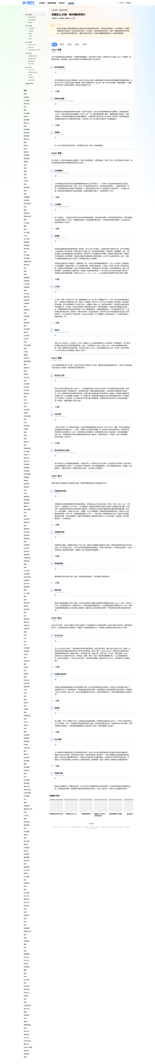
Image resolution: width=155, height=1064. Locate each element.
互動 (25, 699)
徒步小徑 (26, 1009)
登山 (25, 799)
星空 (25, 973)
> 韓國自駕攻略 (63, 10)
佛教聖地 (26, 497)
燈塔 (25, 918)
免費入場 (26, 104)
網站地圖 (91, 823)
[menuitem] (120, 2)
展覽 (25, 564)
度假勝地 (26, 883)
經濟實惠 (26, 780)
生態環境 (26, 471)
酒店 (25, 612)
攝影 (25, 220)
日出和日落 (27, 1041)
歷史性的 (26, 249)
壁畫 (25, 371)
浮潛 (25, 513)
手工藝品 (26, 223)
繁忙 (25, 596)
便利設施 (26, 822)
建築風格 (26, 278)
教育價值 (26, 741)
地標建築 (26, 287)
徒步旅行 (26, 387)
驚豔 (25, 732)
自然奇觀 (26, 258)
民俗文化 (26, 993)
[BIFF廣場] (94, 746)
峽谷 (25, 935)
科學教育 (26, 854)
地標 (25, 149)
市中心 (26, 236)
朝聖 (25, 819)
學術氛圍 (26, 316)
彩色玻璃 (26, 848)
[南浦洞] (94, 714)
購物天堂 (26, 522)
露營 (25, 1012)
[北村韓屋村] (94, 177)
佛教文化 (26, 442)
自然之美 (26, 377)
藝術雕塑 (26, 867)
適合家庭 (26, 133)
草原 (25, 838)
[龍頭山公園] (94, 779)
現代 (25, 983)
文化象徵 (26, 255)
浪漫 (25, 207)
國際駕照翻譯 (52, 3)
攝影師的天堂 (28, 809)
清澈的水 (26, 1050)
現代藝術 (26, 651)
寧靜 (25, 110)
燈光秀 (26, 851)
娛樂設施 (26, 561)
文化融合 (26, 294)
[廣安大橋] (94, 596)
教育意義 (26, 783)
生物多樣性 (27, 416)
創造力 (26, 1021)
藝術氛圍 (26, 187)
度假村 (26, 835)
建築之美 (26, 899)
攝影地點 (26, 687)
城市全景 (26, 989)
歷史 (25, 94)
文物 (25, 693)
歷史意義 (26, 426)
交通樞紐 (26, 545)
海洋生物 (26, 532)
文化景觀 (26, 451)
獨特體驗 (26, 954)
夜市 (25, 670)
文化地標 (26, 239)
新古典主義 (27, 1005)
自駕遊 (26, 413)
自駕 (25, 886)
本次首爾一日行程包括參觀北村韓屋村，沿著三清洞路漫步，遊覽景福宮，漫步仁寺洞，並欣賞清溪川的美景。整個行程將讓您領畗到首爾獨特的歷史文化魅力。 (91, 161)
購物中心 (26, 506)
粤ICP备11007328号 (95, 827)
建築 (25, 171)
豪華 (25, 1057)
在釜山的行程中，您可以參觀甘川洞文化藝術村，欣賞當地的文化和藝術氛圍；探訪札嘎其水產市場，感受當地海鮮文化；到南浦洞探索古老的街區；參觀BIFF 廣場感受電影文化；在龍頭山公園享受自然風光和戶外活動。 (91, 626)
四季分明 (26, 986)
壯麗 (25, 319)
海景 (25, 252)
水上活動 (26, 593)
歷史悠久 (26, 139)
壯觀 (25, 194)
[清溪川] (94, 336)
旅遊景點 (26, 136)
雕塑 (25, 290)
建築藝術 (26, 529)
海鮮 (25, 271)
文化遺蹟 (26, 877)
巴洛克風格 (27, 345)
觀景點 (26, 355)
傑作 (25, 828)
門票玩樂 (62, 3)
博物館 (26, 162)
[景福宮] (94, 242)
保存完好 (26, 548)
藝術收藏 (26, 538)
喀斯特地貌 (27, 577)
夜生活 (26, 403)
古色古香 (26, 980)
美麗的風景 (27, 448)
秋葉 (25, 728)
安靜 (25, 938)
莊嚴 (25, 600)
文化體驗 (26, 113)
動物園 (26, 606)
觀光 (25, 751)
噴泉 (25, 712)
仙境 (25, 909)
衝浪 (25, 719)
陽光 (25, 925)
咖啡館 (26, 374)
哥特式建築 (27, 203)
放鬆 (25, 567)
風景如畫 (26, 1054)
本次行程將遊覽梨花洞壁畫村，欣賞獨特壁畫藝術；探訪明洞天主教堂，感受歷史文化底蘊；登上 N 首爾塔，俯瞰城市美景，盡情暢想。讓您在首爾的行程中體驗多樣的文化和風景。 (91, 58)
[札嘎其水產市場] (94, 680)
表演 (25, 1028)
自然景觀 (26, 329)
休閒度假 (26, 281)
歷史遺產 (26, 535)
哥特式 (26, 725)
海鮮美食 (26, 625)
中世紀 (26, 654)
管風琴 (26, 873)
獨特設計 (26, 622)
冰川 (25, 645)
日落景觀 (26, 574)
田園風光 (26, 487)
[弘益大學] (94, 420)
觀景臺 (26, 152)
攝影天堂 (26, 297)
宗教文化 (26, 455)
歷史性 (26, 116)
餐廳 (25, 348)
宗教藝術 (26, 464)
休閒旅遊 (26, 806)
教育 (25, 274)
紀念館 (26, 745)
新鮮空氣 (26, 265)
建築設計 (26, 770)
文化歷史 (26, 893)
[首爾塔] (94, 139)
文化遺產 (26, 100)
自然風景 (26, 941)
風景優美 (26, 323)
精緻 (25, 542)
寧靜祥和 (26, 368)
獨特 (25, 773)
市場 (25, 493)
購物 (25, 226)
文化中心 (26, 1038)
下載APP (121, 2)
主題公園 (26, 748)
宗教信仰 (26, 358)
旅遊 (25, 432)
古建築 (26, 429)
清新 (25, 1002)
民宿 (25, 812)
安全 (25, 641)
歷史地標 (26, 603)
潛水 (25, 696)
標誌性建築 (27, 509)
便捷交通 (26, 213)
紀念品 (26, 352)
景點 (25, 397)
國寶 (25, 632)
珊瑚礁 (26, 480)
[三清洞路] (94, 211)
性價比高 (26, 680)
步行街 (26, 722)
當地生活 (26, 461)
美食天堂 (26, 583)
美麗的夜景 (27, 261)
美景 (25, 880)
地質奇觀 (26, 767)
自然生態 (26, 683)
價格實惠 (26, 857)
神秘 (25, 313)
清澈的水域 (27, 216)
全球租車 (42, 3)
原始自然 (26, 1034)
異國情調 (26, 587)
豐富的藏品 (27, 1025)
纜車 (25, 364)
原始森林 (26, 310)
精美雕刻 (26, 477)
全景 (25, 381)
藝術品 (26, 754)
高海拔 (26, 964)
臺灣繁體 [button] (128, 3)
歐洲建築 (26, 928)
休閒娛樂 (26, 200)
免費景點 (26, 580)
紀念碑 (26, 339)
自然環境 (26, 410)
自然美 (26, 181)
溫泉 (25, 406)
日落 (25, 184)
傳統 (25, 802)
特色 (25, 922)
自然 (25, 165)
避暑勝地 (26, 300)
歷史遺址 (26, 484)
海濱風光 (26, 1015)
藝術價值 (26, 825)
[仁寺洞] (94, 293)
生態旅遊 (26, 519)
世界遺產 (26, 129)
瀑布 (25, 229)
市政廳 (26, 709)
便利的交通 (27, 790)
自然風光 (26, 97)
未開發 (26, 996)
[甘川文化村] (94, 642)
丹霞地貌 (26, 967)
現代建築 (26, 761)
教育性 (26, 332)
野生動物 (26, 245)
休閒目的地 (27, 558)
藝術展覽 (26, 500)
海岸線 (26, 667)
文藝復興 (26, 303)
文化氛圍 (26, 232)
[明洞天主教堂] (94, 105)
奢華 (25, 516)
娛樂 (25, 590)
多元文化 (26, 960)
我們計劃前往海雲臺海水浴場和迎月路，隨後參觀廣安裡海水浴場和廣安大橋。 (79, 483)
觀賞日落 (26, 860)
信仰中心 (26, 902)
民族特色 (26, 551)
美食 (25, 126)
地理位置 (26, 629)
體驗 (25, 970)
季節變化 (26, 915)
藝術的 (26, 844)
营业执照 (86, 827)
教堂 (25, 525)
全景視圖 (26, 648)
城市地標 (26, 609)
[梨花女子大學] (94, 382)
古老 (25, 777)
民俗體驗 (26, 796)
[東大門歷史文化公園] (94, 457)
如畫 (25, 951)
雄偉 (25, 210)
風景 (25, 191)
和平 (25, 947)
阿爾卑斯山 (27, 716)
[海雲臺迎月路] (94, 538)
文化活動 (26, 571)
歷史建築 (26, 120)
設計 (25, 999)
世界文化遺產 (28, 1047)
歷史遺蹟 (26, 158)
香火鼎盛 (26, 841)
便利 (25, 706)
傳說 (25, 944)
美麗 (25, 435)
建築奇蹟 (26, 554)
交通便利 (26, 155)
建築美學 (26, 242)
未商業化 (26, 906)
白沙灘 (26, 815)
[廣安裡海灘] (94, 570)
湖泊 (25, 490)
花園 (25, 400)
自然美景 (26, 757)
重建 (25, 764)
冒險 (25, 439)
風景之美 (26, 458)
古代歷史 (26, 335)
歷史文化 (26, 123)
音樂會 (26, 703)
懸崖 (25, 419)
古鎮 (25, 976)
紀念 (25, 638)
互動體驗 (26, 197)
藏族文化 (26, 1044)
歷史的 (26, 145)
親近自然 (26, 786)
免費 (25, 342)
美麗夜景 (26, 503)
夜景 (25, 168)
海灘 (25, 174)
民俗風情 (26, 831)
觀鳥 (25, 889)
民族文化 (26, 957)
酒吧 (25, 658)
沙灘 (25, 690)
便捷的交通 (27, 931)
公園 (25, 635)
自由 (25, 864)
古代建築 (26, 384)
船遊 (25, 912)
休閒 (25, 178)
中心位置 (26, 870)
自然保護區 (27, 474)
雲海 (25, 445)
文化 (25, 107)
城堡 (25, 664)
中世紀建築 (27, 793)
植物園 (26, 674)
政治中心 (26, 1031)
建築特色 (26, 393)
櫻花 (25, 326)
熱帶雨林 (26, 738)
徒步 (25, 268)
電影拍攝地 (27, 361)
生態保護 (26, 661)
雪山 (25, 616)
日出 (25, 422)
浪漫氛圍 (26, 735)
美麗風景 (26, 468)
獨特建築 (26, 619)
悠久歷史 (26, 390)
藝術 (25, 142)
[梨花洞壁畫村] (94, 73)
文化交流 (26, 896)
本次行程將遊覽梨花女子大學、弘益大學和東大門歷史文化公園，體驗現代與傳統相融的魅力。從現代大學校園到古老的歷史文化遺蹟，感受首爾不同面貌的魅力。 (91, 366)
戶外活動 (26, 284)
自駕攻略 (71, 3)
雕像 (25, 677)
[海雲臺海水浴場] (94, 497)
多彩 (25, 1018)
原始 (25, 306)
